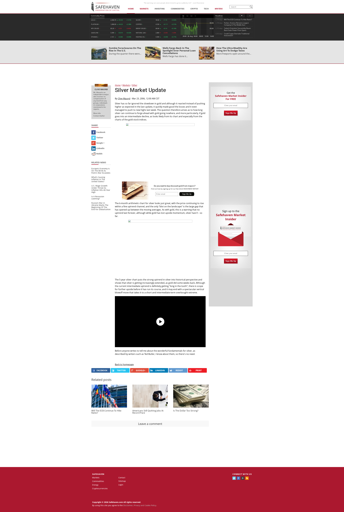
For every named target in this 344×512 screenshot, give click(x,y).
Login (120, 484)
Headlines (219, 16)
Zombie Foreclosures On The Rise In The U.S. (125, 49)
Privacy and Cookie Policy (145, 505)
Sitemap (122, 481)
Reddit (99, 153)
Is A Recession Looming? (97, 197)
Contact (121, 477)
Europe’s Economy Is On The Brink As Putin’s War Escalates (100, 170)
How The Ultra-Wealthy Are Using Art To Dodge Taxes (231, 49)
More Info (97, 113)
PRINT (199, 370)
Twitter (99, 137)
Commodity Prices (98, 16)
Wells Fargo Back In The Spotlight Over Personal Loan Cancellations (179, 50)
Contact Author (99, 116)
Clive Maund (124, 98)
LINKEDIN (160, 370)
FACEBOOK (102, 370)
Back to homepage (124, 364)
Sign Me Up (230, 113)
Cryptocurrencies (100, 488)
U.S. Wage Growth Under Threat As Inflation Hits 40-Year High (100, 188)
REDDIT (179, 370)
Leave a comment (150, 424)
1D (183, 16)
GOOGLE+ (140, 370)
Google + (100, 143)
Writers (219, 8)
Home (131, 8)
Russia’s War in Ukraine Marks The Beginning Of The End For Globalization (101, 206)
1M (187, 16)
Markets (144, 8)
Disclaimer (128, 505)
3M (191, 16)
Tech (206, 8)
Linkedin (100, 148)
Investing (160, 8)
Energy (95, 485)
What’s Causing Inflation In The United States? (98, 179)
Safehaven (98, 474)
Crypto (194, 8)
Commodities (177, 8)
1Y (195, 16)
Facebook (100, 132)
